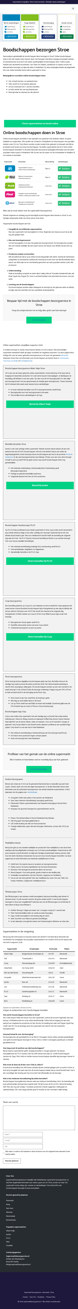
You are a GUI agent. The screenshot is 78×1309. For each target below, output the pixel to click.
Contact (25, 1297)
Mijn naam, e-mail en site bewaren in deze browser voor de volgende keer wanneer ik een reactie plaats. (37, 1153)
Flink (8, 1241)
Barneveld (64, 355)
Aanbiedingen (32, 792)
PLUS (8, 1238)
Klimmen (9, 1212)
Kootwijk (14, 360)
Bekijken (66, 169)
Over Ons (33, 1297)
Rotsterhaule (11, 1220)
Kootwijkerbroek (26, 360)
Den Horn (9, 1208)
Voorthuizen (64, 358)
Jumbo (8, 1234)
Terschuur (7, 360)
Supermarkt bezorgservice (32, 1292)
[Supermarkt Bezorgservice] (13, 8)
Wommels (10, 1200)
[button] (40, 123)
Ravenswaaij (10, 1216)
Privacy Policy (50, 1297)
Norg (8, 1204)
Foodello (9, 1245)
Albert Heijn (10, 1230)
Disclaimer (40, 1297)
